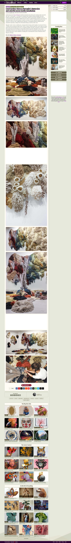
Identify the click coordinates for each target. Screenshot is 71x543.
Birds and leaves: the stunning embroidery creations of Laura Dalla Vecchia (11, 498)
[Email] (41, 388)
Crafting (18, 6)
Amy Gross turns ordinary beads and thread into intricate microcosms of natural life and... (41, 416)
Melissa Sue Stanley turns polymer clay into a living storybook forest (25, 470)
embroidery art (26, 398)
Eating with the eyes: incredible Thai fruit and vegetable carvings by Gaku (40, 523)
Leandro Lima (12, 12)
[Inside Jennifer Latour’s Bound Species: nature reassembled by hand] (26, 477)
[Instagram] (61, 0)
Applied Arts (36, 439)
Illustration (36, 509)
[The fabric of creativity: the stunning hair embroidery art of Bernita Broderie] (26, 410)
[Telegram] (38, 388)
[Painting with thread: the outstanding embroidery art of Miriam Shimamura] (41, 435)
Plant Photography (22, 456)
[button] (60, 2)
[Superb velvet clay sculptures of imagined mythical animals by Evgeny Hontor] (54, 37)
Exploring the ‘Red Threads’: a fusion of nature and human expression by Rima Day (40, 429)
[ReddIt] (26, 388)
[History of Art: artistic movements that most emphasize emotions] (26, 517)
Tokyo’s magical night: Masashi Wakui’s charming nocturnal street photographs (62, 60)
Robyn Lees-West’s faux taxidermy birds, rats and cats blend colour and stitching (12, 457)
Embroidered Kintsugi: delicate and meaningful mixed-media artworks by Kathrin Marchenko (11, 441)
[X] (64, 0)
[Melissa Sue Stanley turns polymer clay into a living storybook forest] (26, 464)
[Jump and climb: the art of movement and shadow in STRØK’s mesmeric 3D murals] (12, 505)
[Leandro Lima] (35, 394)
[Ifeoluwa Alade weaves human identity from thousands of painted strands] (12, 464)
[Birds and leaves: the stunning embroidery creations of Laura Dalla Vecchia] (12, 493)
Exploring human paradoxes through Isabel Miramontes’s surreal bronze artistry (25, 498)
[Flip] (29, 388)
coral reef (11, 398)
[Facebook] (59, 0)
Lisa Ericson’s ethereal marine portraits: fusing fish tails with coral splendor (11, 429)
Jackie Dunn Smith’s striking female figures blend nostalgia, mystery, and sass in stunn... (26, 536)
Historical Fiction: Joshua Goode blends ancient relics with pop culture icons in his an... (11, 523)
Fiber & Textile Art (13, 6)
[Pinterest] (62, 0)
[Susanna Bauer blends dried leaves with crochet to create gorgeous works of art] (12, 410)
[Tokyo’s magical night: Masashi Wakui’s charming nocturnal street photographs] (54, 61)
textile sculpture (26, 400)
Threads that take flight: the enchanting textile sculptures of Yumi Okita (62, 55)
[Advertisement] (26, 156)
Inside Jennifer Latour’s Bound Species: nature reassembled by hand (25, 482)
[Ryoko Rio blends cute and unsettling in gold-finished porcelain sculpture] (41, 452)
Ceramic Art (36, 456)
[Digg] (33, 388)
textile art (41, 398)
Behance (15, 35)
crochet (15, 398)
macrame (32, 398)
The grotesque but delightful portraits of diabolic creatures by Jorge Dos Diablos (40, 536)
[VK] (31, 388)
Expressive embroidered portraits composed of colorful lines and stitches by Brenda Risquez (26, 429)
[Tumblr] (63, 0)
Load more (26, 538)
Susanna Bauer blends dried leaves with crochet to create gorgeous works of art (11, 416)
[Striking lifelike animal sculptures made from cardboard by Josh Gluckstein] (54, 67)
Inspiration (8, 6)
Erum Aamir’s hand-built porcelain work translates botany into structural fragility (40, 482)
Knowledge (21, 521)
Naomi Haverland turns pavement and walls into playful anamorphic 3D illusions (11, 482)
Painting (6, 427)
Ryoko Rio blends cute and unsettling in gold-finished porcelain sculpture (40, 457)
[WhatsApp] (36, 388)
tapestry (36, 398)
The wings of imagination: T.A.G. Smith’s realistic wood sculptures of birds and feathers (41, 498)
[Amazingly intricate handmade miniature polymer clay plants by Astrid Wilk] (26, 505)
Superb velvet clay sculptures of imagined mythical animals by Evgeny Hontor (62, 36)
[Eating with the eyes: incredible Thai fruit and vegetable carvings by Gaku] (41, 517)
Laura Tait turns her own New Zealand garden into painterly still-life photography (25, 457)
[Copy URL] (43, 388)
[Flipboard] (60, 0)
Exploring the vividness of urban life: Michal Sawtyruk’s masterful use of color (40, 511)
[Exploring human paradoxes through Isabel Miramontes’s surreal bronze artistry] (26, 493)
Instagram (19, 35)
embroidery (20, 398)
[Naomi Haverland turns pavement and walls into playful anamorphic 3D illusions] (12, 477)
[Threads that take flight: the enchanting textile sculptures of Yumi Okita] (54, 55)
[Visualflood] (11, 3)
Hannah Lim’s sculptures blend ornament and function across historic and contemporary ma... (41, 470)
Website (11, 35)
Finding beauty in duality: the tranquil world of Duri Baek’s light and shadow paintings (62, 30)
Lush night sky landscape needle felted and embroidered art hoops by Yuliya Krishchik (25, 441)
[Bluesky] (65, 0)
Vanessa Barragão (16, 15)
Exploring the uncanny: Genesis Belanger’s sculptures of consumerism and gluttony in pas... (11, 536)
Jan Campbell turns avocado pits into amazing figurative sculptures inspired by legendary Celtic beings (62, 49)
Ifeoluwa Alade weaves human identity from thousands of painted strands (11, 470)
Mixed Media (7, 439)
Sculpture (22, 6)
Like (65, 5)
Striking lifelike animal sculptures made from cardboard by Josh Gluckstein (62, 66)
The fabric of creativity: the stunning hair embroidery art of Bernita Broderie (25, 416)
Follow (65, 7)
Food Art (35, 521)
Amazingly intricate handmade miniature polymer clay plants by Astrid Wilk (26, 511)
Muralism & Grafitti (8, 509)
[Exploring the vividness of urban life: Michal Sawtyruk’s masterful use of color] (41, 505)
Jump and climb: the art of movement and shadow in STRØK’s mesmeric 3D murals (12, 511)
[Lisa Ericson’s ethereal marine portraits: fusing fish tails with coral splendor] (12, 423)
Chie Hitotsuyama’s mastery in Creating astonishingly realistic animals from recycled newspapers (62, 43)
